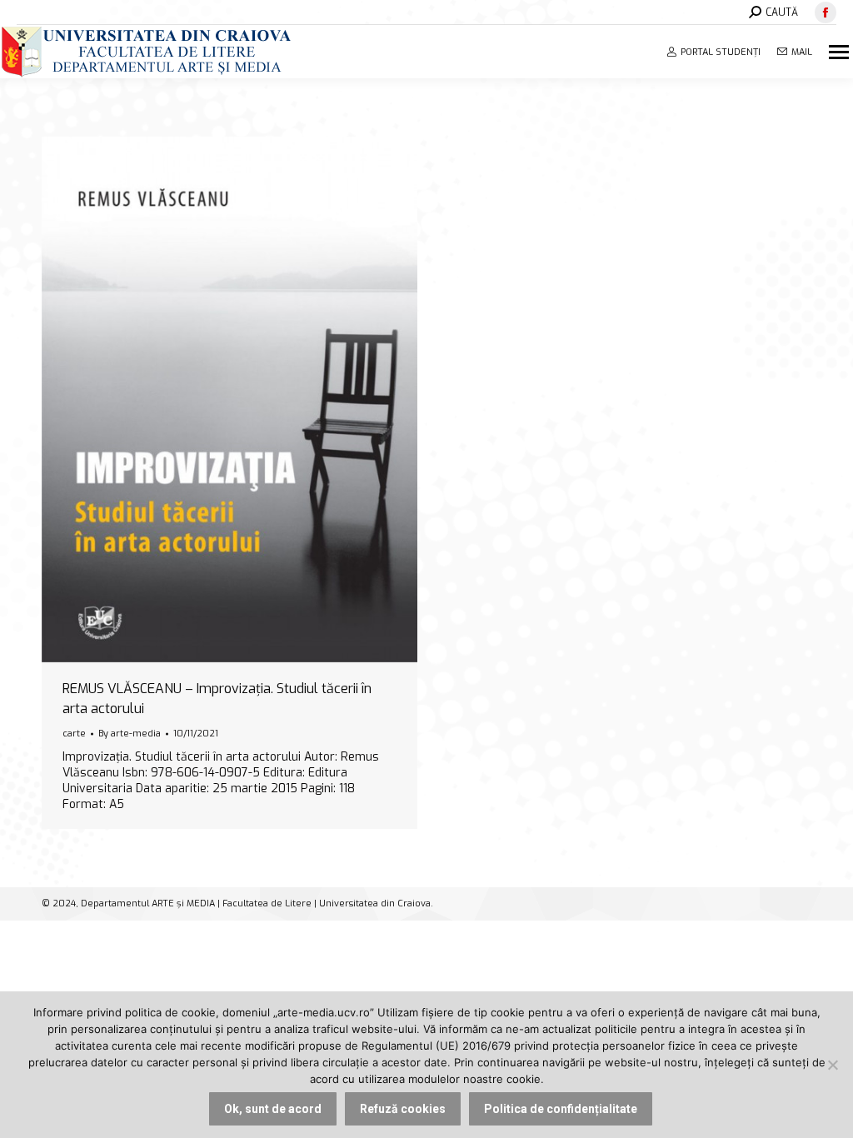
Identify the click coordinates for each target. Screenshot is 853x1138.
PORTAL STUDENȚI (721, 52)
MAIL (801, 52)
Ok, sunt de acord (273, 1109)
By (129, 733)
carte (74, 733)
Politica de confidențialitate (560, 1109)
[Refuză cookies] (832, 1064)
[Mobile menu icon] (841, 52)
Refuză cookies (403, 1109)
